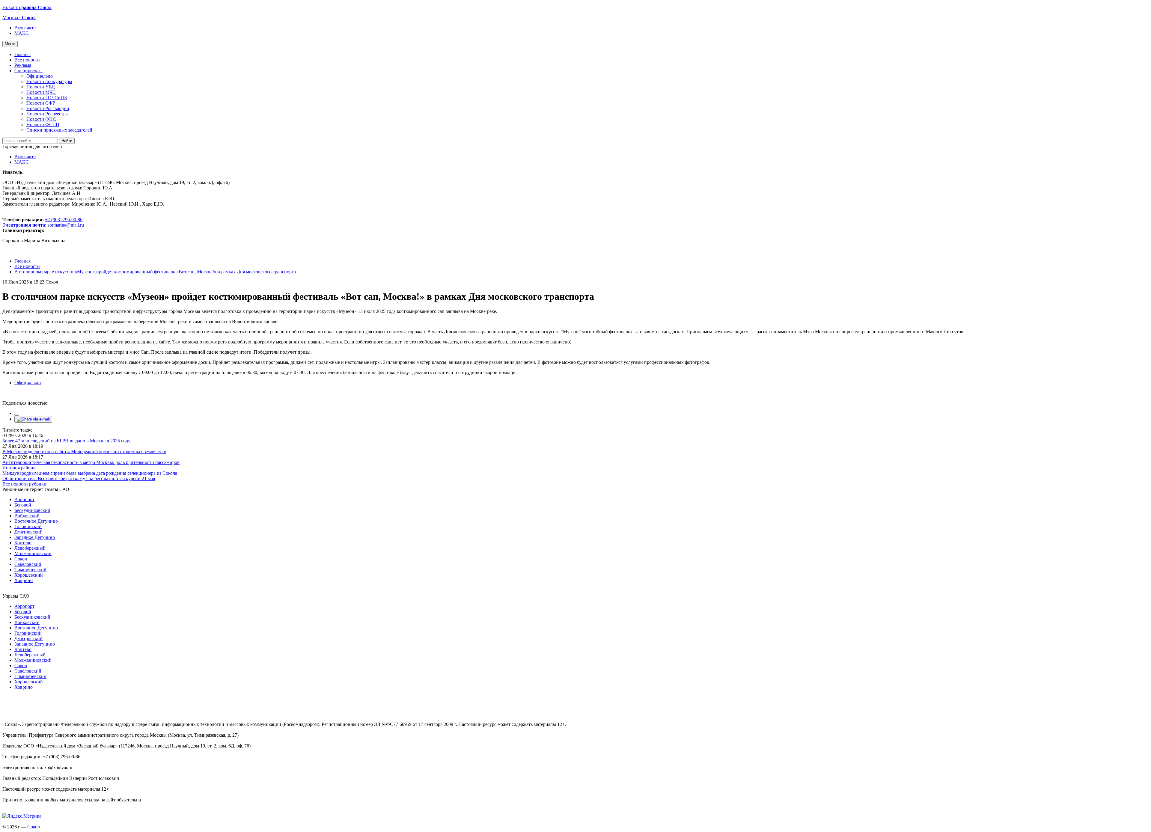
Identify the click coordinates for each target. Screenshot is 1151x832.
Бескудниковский (32, 510)
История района (18, 467)
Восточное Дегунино (36, 521)
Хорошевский (28, 575)
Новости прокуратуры (49, 81)
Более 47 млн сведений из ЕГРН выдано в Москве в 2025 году (66, 440)
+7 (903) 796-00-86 (42, 222)
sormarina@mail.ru (66, 224)
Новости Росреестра (47, 113)
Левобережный (30, 548)
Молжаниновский (33, 553)
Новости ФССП (42, 124)
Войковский (27, 515)
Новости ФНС (41, 119)
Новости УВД (40, 86)
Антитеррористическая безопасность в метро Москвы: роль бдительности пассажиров (91, 462)
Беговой (22, 504)
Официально (39, 76)
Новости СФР (40, 102)
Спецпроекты (28, 70)
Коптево (22, 542)
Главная (22, 54)
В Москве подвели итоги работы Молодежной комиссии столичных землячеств (84, 451)
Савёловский (27, 564)
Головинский (28, 526)
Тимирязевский (30, 569)
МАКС (21, 33)
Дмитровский (28, 531)
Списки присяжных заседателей (59, 129)
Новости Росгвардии (47, 108)
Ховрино (23, 580)
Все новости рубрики (24, 483)
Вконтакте (25, 27)
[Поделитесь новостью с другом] (33, 419)
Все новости (27, 59)
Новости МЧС (41, 92)
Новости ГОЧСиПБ (46, 97)
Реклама (22, 65)
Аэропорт (24, 499)
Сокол (20, 558)
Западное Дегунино (34, 537)
